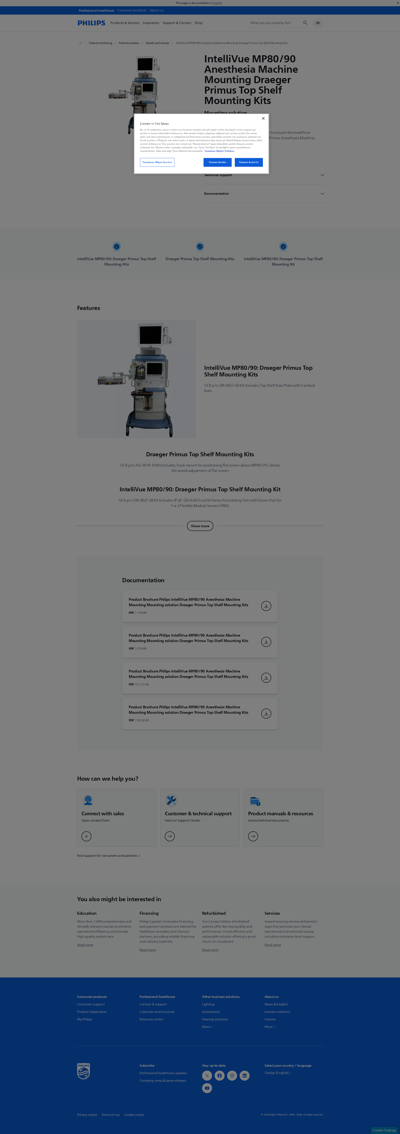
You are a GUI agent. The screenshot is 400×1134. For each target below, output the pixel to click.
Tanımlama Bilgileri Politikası (219, 151)
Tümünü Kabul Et (249, 162)
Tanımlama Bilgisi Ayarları (157, 162)
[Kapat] (263, 118)
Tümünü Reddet (217, 162)
